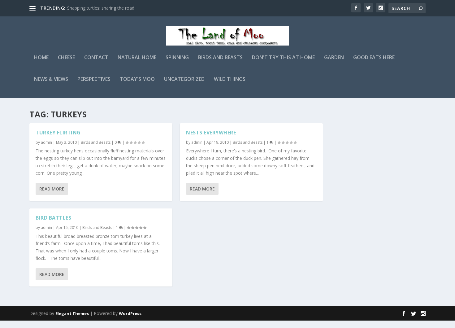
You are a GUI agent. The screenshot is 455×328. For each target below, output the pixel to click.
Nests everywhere (211, 132)
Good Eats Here (374, 58)
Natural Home (137, 58)
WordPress (130, 313)
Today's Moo (137, 79)
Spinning (177, 58)
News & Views (51, 79)
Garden (334, 58)
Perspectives (93, 79)
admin (46, 142)
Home (41, 58)
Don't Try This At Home (283, 58)
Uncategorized (184, 79)
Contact (96, 58)
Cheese (66, 58)
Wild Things (229, 79)
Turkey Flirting (58, 132)
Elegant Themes (72, 313)
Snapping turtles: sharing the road (100, 8)
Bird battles (53, 217)
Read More (51, 189)
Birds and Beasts (220, 58)
